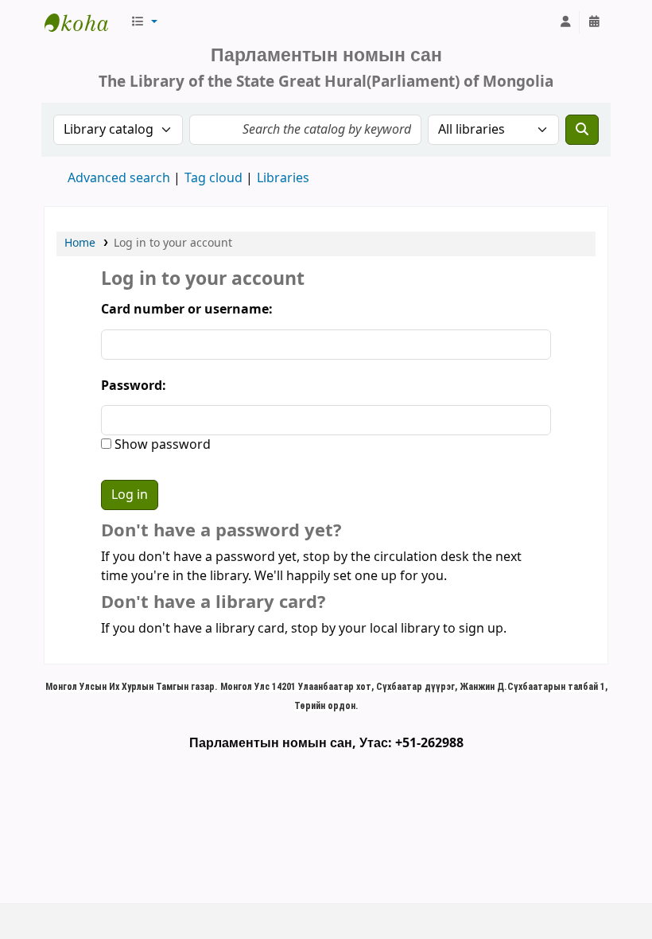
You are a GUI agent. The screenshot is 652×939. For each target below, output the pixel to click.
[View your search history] (593, 22)
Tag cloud (213, 178)
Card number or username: (187, 309)
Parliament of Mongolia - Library (84, 22)
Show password (161, 444)
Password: (133, 385)
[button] (144, 22)
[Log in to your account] (565, 22)
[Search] (582, 130)
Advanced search (119, 178)
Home (79, 243)
